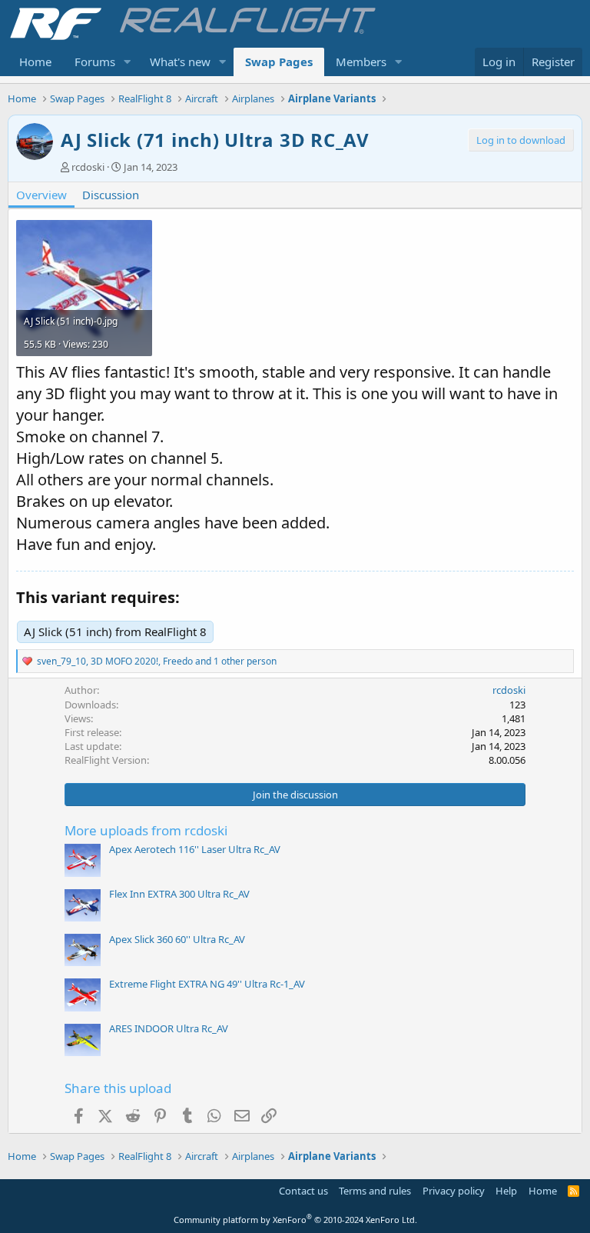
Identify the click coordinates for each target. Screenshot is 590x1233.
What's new (180, 61)
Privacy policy (454, 1191)
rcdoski (87, 167)
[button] (127, 62)
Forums (95, 61)
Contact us (303, 1191)
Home (35, 61)
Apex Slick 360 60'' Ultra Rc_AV (177, 939)
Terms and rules (375, 1191)
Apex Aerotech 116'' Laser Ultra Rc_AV (194, 849)
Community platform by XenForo (295, 1219)
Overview (41, 194)
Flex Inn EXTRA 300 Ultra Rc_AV (179, 894)
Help (506, 1191)
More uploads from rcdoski (146, 830)
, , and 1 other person (157, 661)
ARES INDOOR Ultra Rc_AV (168, 1028)
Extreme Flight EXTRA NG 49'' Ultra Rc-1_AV (207, 984)
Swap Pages (279, 61)
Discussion (110, 194)
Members (361, 61)
